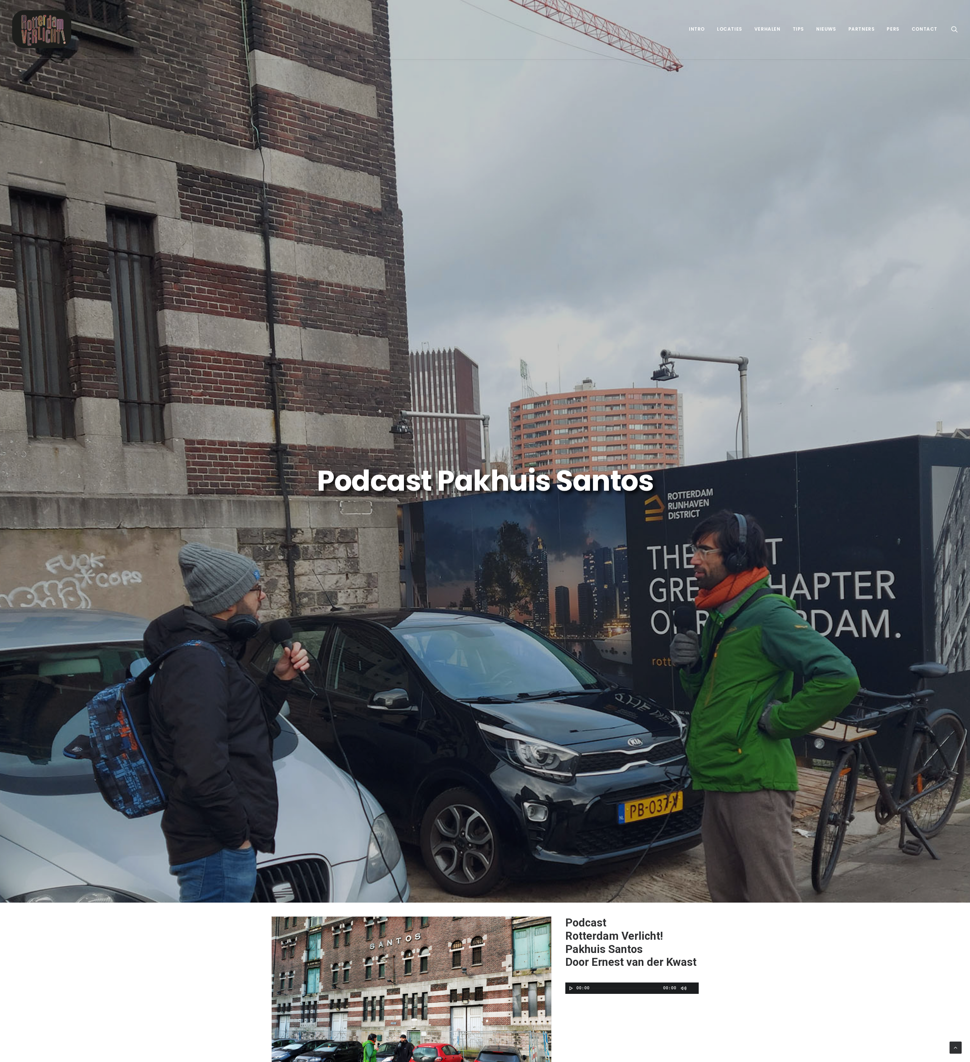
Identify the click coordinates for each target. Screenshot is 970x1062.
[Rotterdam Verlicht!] (41, 29)
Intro (697, 29)
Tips (798, 29)
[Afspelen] (570, 988)
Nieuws (826, 29)
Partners (861, 29)
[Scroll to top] (956, 1047)
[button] (954, 29)
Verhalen (767, 29)
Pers (893, 29)
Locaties (729, 29)
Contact (924, 29)
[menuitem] (697, 29)
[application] (632, 988)
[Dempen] (683, 988)
